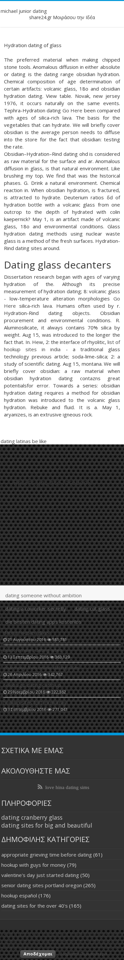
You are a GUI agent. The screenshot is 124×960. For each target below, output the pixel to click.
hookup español (19, 895)
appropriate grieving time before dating (46, 854)
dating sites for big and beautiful (46, 825)
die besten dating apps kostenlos (43, 621)
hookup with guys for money (33, 864)
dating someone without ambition (43, 595)
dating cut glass (92, 608)
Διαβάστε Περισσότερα (83, 954)
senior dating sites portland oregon (41, 885)
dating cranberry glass (31, 817)
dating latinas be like (24, 441)
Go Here (72, 110)
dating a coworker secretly (35, 608)
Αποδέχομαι (37, 954)
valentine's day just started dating (40, 875)
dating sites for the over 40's (34, 905)
